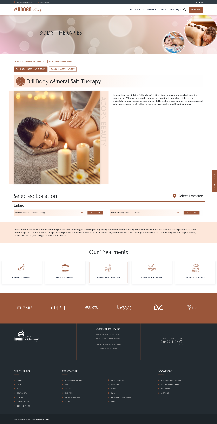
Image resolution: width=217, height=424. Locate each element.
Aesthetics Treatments (121, 397)
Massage (115, 384)
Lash (113, 402)
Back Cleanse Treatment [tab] (62, 69)
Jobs (19, 389)
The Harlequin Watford (24, 2)
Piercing (114, 389)
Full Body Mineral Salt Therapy (30, 61)
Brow (67, 402)
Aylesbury (165, 389)
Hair (162, 10)
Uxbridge (165, 393)
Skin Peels (69, 393)
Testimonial (22, 393)
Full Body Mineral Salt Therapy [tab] (30, 69)
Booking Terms (23, 406)
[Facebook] (172, 341)
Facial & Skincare (72, 397)
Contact (20, 397)
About (19, 384)
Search (184, 12)
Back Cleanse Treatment (60, 61)
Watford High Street (170, 384)
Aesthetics (139, 10)
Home (130, 10)
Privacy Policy (23, 402)
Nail (113, 393)
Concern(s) (174, 10)
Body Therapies (117, 380)
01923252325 (45, 2)
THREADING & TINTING (73, 380)
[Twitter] (164, 341)
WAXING (68, 389)
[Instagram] (180, 341)
